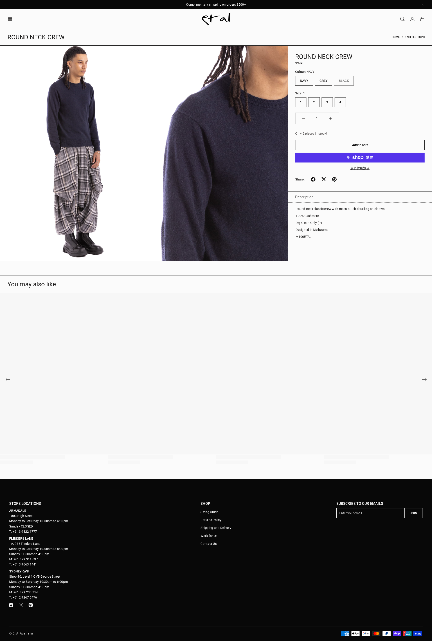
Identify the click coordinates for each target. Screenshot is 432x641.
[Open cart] (422, 19)
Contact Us (208, 543)
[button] (11, 19)
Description (304, 197)
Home (396, 37)
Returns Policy (210, 520)
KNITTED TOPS (415, 37)
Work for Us (208, 536)
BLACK (344, 81)
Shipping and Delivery (215, 528)
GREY (324, 81)
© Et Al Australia (21, 633)
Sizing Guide (209, 512)
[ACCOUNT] (412, 19)
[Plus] (330, 118)
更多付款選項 (360, 168)
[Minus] (303, 118)
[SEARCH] (402, 19)
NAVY (304, 81)
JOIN (413, 513)
